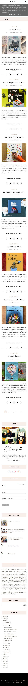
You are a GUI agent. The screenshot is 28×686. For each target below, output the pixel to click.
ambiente (4, 583)
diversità (4, 571)
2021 (4, 654)
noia (3, 585)
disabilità (4, 593)
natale (18, 571)
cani (3, 573)
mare (16, 584)
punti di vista (21, 581)
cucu (24, 592)
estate (9, 589)
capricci (23, 588)
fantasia (11, 571)
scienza (13, 569)
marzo (6, 649)
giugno (6, 643)
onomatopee (18, 577)
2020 (4, 656)
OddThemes (18, 682)
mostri (3, 581)
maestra (4, 591)
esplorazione (4, 589)
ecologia (17, 580)
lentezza (24, 589)
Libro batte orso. (14, 29)
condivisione (22, 574)
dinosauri (5, 588)
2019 (4, 658)
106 (16, 411)
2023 (4, 618)
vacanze (4, 592)
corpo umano (5, 578)
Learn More (11, 14)
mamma (23, 580)
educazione (18, 585)
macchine (9, 593)
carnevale (19, 592)
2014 (4, 667)
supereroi (10, 584)
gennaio (7, 652)
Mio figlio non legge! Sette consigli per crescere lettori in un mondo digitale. (16, 531)
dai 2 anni (14, 189)
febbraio (7, 651)
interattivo (4, 584)
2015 (4, 665)
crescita (11, 580)
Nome (4, 492)
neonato (15, 591)
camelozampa (14, 79)
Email (4, 486)
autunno (14, 593)
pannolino (18, 578)
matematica (22, 584)
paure (12, 576)
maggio (7, 645)
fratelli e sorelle (5, 576)
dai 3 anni (14, 26)
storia (12, 585)
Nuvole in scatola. (20, 680)
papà (23, 571)
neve (10, 587)
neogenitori (9, 591)
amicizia (22, 569)
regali (23, 573)
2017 (4, 661)
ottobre (7, 625)
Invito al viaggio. (14, 356)
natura (8, 574)
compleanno (14, 353)
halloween (23, 576)
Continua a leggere (14, 69)
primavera (17, 588)
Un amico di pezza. (14, 246)
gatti (24, 583)
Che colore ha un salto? (14, 137)
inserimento (5, 587)
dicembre (7, 622)
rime (3, 574)
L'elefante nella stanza (14, 521)
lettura (12, 578)
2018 (4, 660)
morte (11, 577)
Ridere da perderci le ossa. (14, 82)
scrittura (7, 585)
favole (23, 585)
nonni (7, 581)
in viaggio (19, 589)
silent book (14, 581)
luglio (6, 642)
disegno (16, 573)
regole (14, 587)
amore (24, 578)
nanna (9, 573)
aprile (6, 647)
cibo (24, 577)
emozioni (17, 576)
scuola (15, 574)
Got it (19, 14)
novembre (7, 624)
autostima (4, 580)
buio (15, 592)
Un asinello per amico (13, 546)
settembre (7, 640)
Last (14, 414)
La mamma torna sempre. (14, 192)
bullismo (10, 583)
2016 (4, 663)
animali (4, 569)
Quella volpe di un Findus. (14, 299)
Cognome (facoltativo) (7, 498)
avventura (5, 577)
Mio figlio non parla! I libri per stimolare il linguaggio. (15, 538)
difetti (25, 587)
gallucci (14, 589)
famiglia (11, 588)
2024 (4, 616)
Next (21, 411)
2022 (4, 620)
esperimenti (18, 583)
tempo (25, 591)
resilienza (20, 591)
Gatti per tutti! (11, 553)
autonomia (10, 592)
